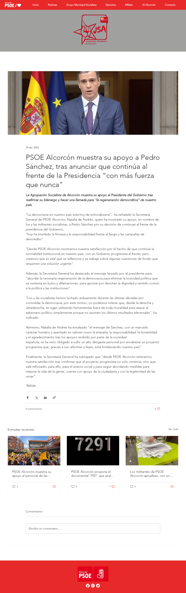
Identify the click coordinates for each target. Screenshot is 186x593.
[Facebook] (88, 586)
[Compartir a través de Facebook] (27, 397)
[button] (130, 4)
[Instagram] (93, 586)
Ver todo (173, 429)
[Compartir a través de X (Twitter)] (36, 397)
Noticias (31, 385)
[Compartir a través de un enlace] (54, 397)
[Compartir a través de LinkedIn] (45, 397)
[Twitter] (98, 586)
